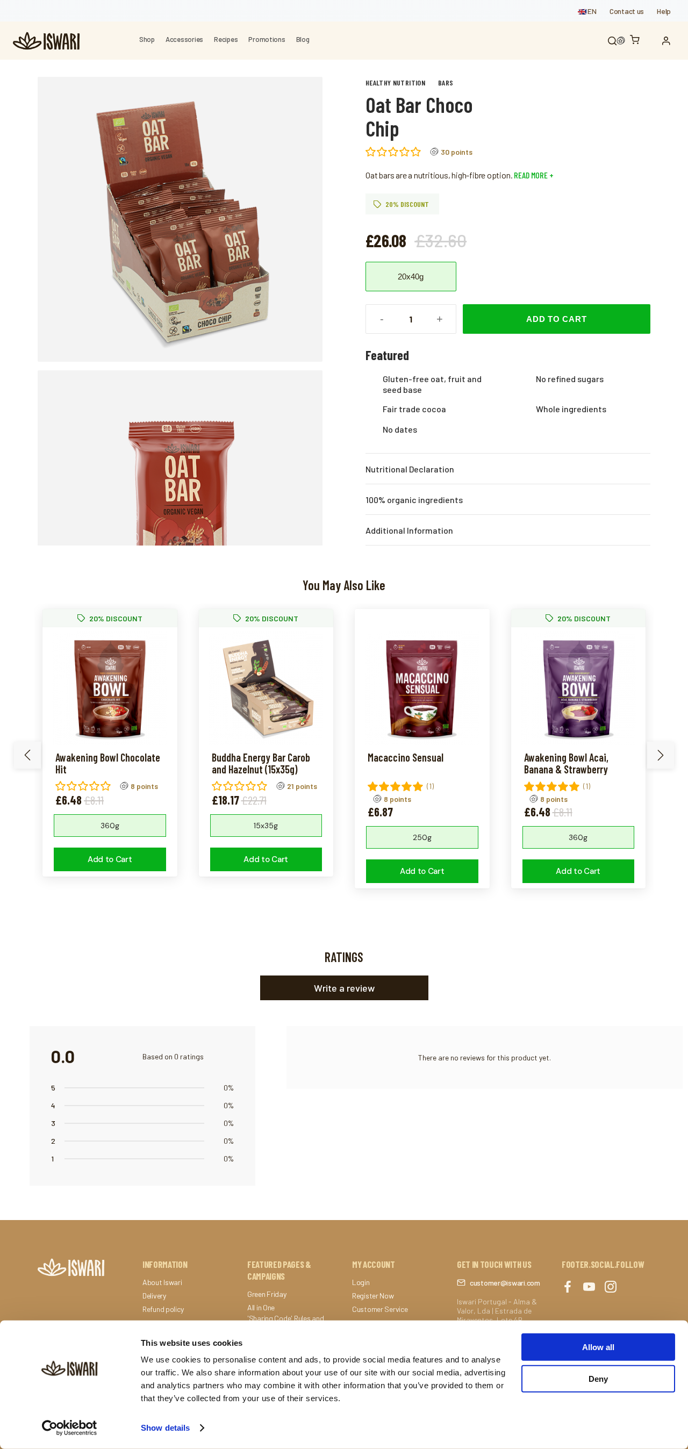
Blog (303, 39)
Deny (598, 1378)
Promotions (266, 39)
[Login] (668, 41)
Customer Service (380, 1309)
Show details (165, 1427)
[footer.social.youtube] (589, 1287)
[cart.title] (637, 40)
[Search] (612, 41)
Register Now (373, 1296)
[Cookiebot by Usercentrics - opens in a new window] (70, 1428)
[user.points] (621, 41)
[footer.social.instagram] (611, 1287)
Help (664, 11)
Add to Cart (556, 319)
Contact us (627, 11)
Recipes (226, 39)
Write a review (344, 988)
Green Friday (266, 1294)
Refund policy (162, 1309)
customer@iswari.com (505, 1282)
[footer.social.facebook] (568, 1287)
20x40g (411, 276)
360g (110, 825)
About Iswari (162, 1282)
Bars (445, 82)
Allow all (598, 1347)
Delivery (154, 1296)
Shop (147, 39)
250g (422, 837)
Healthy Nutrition (395, 82)
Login (361, 1282)
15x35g (266, 825)
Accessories (184, 39)
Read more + (533, 175)
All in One (261, 1307)
